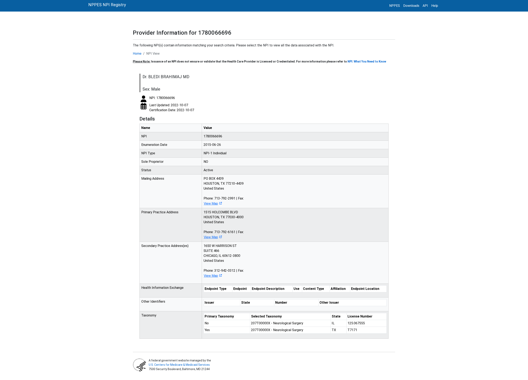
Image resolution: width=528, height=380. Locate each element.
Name (145, 128)
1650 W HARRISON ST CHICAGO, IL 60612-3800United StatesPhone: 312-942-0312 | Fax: (224, 261)
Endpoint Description (268, 289)
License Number (360, 316)
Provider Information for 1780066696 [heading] (182, 32)
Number (281, 302)
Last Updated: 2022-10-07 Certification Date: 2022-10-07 (171, 107)
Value (208, 128)
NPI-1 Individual (215, 153)
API (425, 6)
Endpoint (240, 289)
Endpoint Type (215, 289)
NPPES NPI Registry (107, 4)
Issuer (209, 302)
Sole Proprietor (152, 162)
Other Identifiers (153, 301)
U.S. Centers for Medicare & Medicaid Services (179, 364)
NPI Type (148, 153)
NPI (144, 136)
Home (137, 53)
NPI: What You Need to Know (367, 61)
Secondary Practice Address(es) (165, 246)
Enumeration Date (154, 145)
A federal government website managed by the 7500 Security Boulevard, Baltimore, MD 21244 (179, 365)
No (207, 323)
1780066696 (213, 136)
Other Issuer (329, 302)
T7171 (352, 330)
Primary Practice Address (159, 212)
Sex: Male (151, 89)
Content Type (313, 289)
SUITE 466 (211, 251)
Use (296, 289)
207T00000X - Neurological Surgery (277, 323)
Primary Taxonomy (219, 316)
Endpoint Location (365, 289)
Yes (207, 330)
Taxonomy (148, 315)
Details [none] (147, 119)
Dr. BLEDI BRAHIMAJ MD (166, 76)
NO (206, 162)
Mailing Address (152, 179)
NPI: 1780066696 (162, 98)
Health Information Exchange (162, 288)
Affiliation (338, 289)
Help (434, 6)
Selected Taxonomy (266, 316)
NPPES (394, 6)
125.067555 (356, 323)
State (245, 302)
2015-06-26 (212, 145)
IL (333, 323)
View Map (211, 203)
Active (208, 170)
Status (146, 170)
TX (334, 330)
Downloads (411, 6)
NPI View (153, 53)
